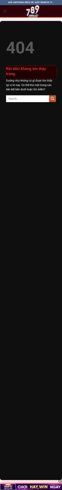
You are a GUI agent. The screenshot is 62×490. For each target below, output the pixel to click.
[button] (5, 11)
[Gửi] (52, 98)
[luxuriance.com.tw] (33, 11)
